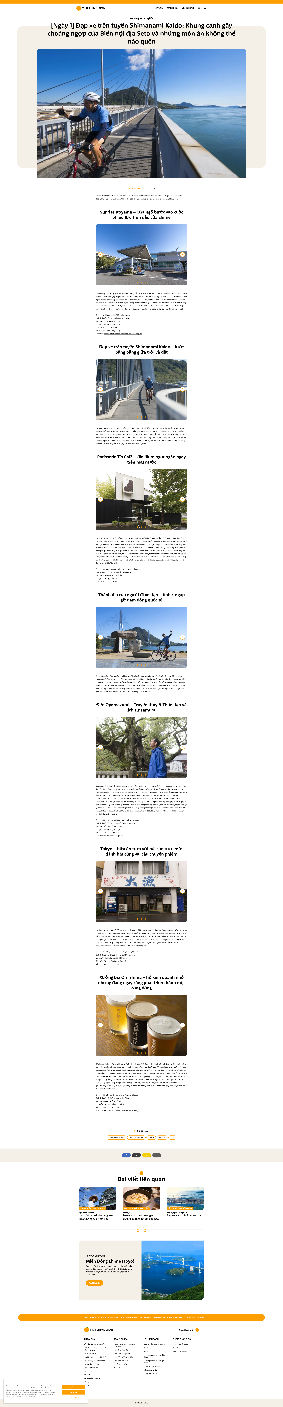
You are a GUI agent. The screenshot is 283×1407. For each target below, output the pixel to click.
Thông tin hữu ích (150, 1373)
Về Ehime (88, 1375)
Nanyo (87, 1389)
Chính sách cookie (179, 1351)
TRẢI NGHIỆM (173, 8)
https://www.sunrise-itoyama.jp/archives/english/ (123, 334)
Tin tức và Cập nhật (180, 1344)
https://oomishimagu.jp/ (113, 835)
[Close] (85, 1381)
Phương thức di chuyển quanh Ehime (154, 1361)
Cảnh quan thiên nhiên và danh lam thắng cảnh (97, 1349)
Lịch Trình (147, 1348)
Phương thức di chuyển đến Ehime (154, 1356)
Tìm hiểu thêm (94, 1283)
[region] (46, 1391)
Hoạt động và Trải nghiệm (95, 1360)
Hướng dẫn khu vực (92, 1378)
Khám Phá (93, 1318)
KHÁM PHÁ (158, 8)
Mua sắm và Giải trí (92, 1364)
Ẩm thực (88, 1371)
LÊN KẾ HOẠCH (188, 8)
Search (175, 1348)
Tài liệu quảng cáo (150, 1370)
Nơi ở (145, 1351)
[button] (137, 282)
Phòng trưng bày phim (151, 1366)
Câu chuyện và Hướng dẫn (108, 1318)
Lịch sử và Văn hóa (92, 1353)
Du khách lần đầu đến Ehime (154, 1344)
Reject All (73, 1392)
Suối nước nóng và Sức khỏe (96, 1357)
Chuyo (87, 1385)
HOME (85, 1318)
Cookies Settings (73, 1398)
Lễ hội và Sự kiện (91, 1368)
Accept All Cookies (73, 1387)
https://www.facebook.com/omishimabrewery (121, 1110)
